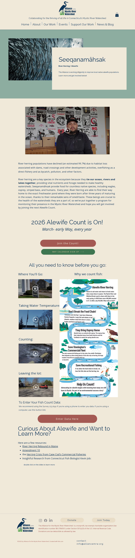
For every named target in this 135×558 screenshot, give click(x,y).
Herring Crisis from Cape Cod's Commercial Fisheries (56, 454)
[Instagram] (40, 520)
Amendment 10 (31, 450)
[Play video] (67, 130)
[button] (117, 15)
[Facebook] (46, 520)
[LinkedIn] (51, 520)
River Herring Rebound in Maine (40, 446)
